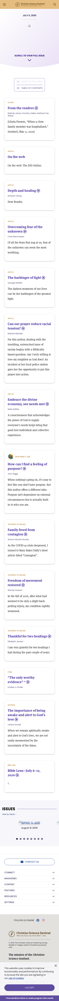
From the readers (21, 108)
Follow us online (24, 920)
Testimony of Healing (17, 524)
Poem (10, 672)
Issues (8, 809)
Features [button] (9, 890)
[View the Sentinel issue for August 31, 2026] (29, 822)
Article (11, 151)
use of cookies (16, 978)
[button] (17, 839)
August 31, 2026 (29, 827)
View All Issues (8, 814)
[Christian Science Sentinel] (30, 4)
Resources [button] (10, 896)
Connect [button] (9, 872)
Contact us (32, 861)
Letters (11, 102)
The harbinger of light (24, 277)
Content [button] (9, 884)
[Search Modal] (54, 4)
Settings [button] (9, 902)
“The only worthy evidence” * (21, 679)
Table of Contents (32, 88)
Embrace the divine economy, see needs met (26, 401)
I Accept (29, 987)
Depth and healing (22, 190)
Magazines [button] (10, 878)
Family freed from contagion (21, 532)
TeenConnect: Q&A (22, 456)
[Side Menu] (4, 4)
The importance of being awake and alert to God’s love (26, 715)
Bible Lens (12, 765)
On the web (16, 157)
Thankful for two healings (27, 636)
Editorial (11, 705)
